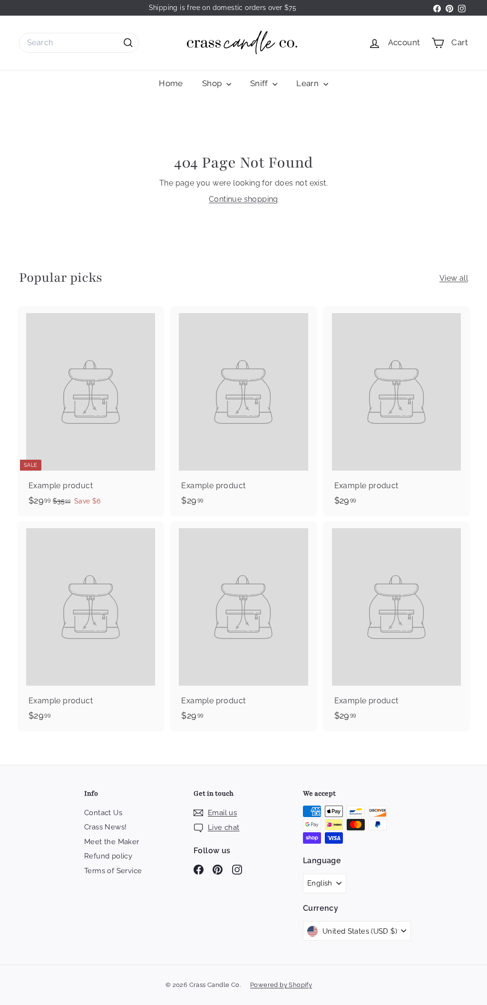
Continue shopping (243, 199)
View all (453, 278)
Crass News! (105, 827)
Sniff (260, 83)
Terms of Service (113, 871)
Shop (213, 83)
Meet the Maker (111, 842)
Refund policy (108, 856)
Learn (308, 83)
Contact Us (103, 812)
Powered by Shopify (281, 984)
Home (171, 83)
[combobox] (79, 43)
